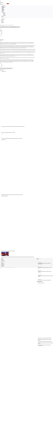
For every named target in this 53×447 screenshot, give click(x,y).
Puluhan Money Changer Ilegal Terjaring (5, 68)
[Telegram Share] (1, 33)
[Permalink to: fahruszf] (0, 29)
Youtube (3, 266)
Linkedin (3, 265)
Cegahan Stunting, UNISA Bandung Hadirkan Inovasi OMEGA (8, 132)
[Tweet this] (1, 65)
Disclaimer (2, 260)
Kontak (2, 259)
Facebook (3, 262)
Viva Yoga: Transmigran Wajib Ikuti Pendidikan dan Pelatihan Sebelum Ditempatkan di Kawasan (11, 138)
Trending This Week (39, 281)
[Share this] (1, 32)
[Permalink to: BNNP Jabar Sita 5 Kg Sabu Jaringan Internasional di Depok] (39, 278)
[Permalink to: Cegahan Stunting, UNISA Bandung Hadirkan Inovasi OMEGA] (5, 131)
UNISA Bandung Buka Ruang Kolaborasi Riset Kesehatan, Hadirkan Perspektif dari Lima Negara (12, 194)
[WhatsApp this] (1, 34)
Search (8, 3)
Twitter (3, 263)
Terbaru (38, 258)
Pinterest (3, 264)
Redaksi (2, 258)
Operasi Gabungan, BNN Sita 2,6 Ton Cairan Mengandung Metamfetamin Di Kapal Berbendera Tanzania (12, 126)
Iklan (1, 261)
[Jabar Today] (1, 2)
